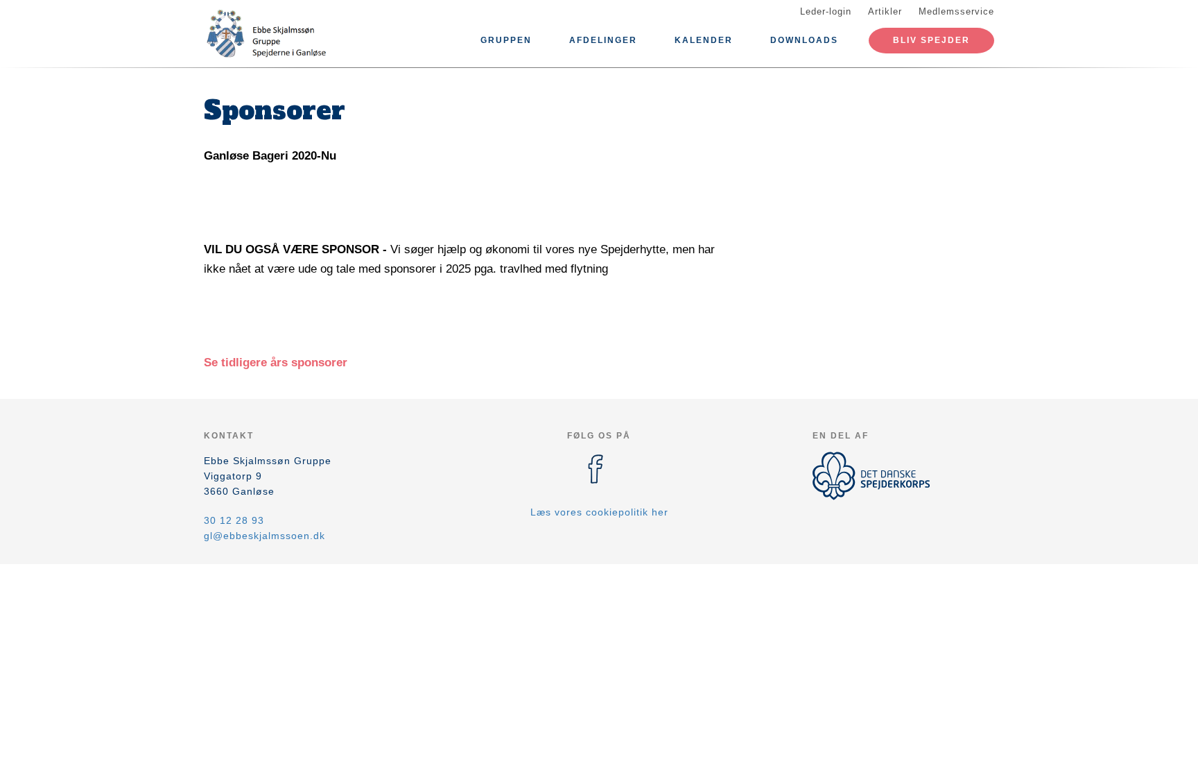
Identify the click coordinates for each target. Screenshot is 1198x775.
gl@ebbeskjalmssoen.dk (264, 535)
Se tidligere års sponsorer (275, 362)
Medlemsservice (956, 11)
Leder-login (825, 11)
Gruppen (506, 40)
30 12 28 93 (234, 520)
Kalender (704, 40)
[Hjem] (266, 33)
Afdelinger (603, 40)
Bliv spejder (931, 40)
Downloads (804, 40)
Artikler (885, 11)
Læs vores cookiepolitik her (599, 512)
